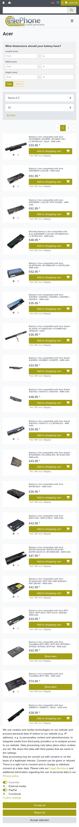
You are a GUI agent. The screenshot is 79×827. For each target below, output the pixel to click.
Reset (19, 84)
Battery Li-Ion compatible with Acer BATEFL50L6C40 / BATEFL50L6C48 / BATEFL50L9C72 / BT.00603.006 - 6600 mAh (50, 549)
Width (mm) (11, 62)
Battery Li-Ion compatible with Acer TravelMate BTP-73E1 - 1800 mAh (46, 675)
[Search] (71, 10)
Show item (50, 656)
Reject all (39, 812)
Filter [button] (13, 115)
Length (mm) (11, 51)
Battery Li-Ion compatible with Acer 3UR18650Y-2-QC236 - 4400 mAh (46, 169)
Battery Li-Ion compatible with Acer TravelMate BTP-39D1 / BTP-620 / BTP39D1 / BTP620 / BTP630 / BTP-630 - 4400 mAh (50, 644)
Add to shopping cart (49, 151)
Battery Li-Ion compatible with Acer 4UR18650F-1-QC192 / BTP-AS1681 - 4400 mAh (49, 202)
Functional (15, 793)
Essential (14, 782)
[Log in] (3, 3)
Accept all (39, 805)
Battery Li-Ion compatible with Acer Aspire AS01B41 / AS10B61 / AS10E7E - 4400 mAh (49, 359)
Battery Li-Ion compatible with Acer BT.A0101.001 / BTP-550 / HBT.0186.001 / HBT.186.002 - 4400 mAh (48, 581)
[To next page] (73, 128)
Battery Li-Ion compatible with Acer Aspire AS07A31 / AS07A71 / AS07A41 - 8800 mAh (49, 390)
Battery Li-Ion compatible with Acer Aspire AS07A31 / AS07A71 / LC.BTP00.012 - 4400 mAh (49, 423)
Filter (9, 84)
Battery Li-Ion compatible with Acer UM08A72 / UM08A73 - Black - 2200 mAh (48, 706)
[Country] (52, 3)
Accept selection (39, 820)
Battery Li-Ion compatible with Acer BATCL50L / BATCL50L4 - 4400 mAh (46, 517)
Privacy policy (10, 775)
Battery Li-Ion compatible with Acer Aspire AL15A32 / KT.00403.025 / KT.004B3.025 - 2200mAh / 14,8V (49, 328)
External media (17, 786)
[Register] (10, 3)
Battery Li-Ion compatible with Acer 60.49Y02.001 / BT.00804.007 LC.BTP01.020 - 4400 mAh (50, 265)
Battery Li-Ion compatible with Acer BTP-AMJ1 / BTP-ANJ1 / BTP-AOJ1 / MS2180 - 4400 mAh (49, 612)
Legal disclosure (58, 768)
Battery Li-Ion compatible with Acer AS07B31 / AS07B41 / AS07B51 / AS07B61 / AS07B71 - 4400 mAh (49, 297)
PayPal (13, 790)
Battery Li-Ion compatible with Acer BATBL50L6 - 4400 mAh (46, 485)
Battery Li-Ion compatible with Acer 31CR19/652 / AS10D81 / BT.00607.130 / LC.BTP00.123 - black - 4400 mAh (47, 139)
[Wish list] (58, 3)
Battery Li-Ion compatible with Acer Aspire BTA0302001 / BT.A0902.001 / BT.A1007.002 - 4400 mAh (50, 455)
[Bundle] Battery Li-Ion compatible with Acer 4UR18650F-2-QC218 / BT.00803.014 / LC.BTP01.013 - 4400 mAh (49, 233)
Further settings (12, 797)
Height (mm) (11, 72)
